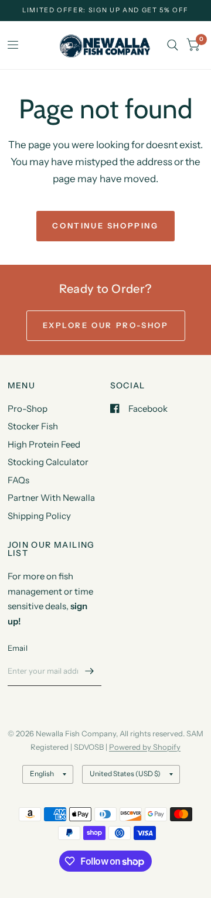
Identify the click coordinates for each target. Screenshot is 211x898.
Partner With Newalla (51, 497)
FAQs (18, 480)
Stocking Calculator (48, 461)
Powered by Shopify (145, 747)
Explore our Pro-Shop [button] (106, 325)
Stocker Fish (33, 426)
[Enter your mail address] (89, 670)
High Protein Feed (44, 444)
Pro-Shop (27, 408)
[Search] (172, 45)
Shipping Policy (39, 515)
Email (18, 648)
